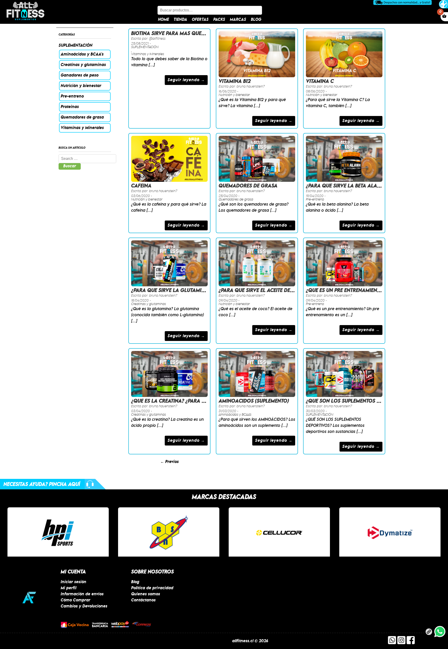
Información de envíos (82, 594)
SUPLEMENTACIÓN (75, 45)
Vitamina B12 (235, 81)
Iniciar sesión (73, 582)
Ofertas (200, 19)
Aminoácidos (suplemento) (254, 401)
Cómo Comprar (75, 600)
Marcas (238, 19)
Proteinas (70, 107)
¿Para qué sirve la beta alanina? (348, 186)
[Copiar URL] (429, 633)
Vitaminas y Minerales (82, 128)
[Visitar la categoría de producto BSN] (168, 532)
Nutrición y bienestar (81, 86)
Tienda (180, 19)
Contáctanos (143, 600)
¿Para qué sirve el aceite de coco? (263, 290)
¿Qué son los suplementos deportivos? (357, 401)
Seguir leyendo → (186, 80)
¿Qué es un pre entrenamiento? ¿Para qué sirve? (368, 290)
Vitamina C (320, 81)
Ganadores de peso (79, 75)
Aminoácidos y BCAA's (82, 54)
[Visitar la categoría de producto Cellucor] (279, 532)
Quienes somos (145, 594)
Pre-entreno (72, 96)
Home (163, 19)
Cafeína (141, 186)
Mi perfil (68, 588)
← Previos (169, 462)
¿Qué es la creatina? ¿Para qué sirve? (179, 401)
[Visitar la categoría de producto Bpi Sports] (58, 532)
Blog (256, 19)
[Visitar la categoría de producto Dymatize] (390, 532)
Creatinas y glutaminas (83, 65)
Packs (219, 19)
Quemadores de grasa (82, 117)
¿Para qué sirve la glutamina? (171, 290)
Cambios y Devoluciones (84, 606)
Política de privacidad (152, 588)
